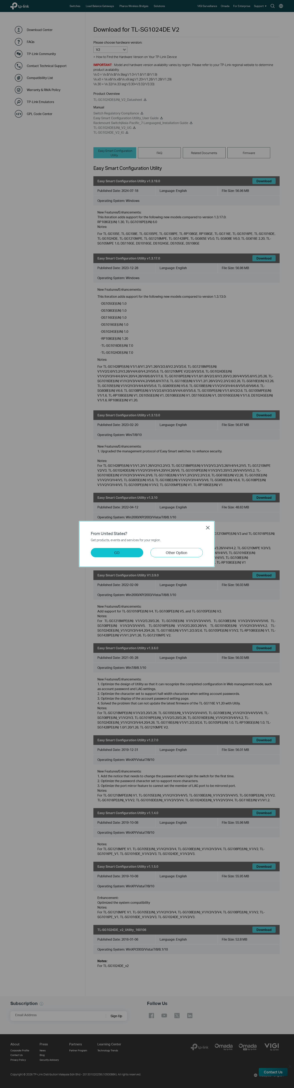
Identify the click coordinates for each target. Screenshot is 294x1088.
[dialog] (147, 544)
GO (117, 552)
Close (208, 527)
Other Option (176, 552)
